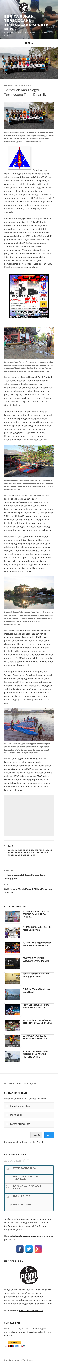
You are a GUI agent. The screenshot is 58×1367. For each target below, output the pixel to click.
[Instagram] (38, 1249)
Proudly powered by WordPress (18, 1360)
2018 (10, 850)
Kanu (11, 846)
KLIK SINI (38, 1142)
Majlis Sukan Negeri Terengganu (34, 850)
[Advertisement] (29, 815)
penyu (27, 86)
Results (36, 1135)
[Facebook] (20, 1249)
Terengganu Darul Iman (22, 855)
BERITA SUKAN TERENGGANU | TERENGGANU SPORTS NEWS (26, 22)
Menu (30, 43)
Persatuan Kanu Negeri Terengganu (29, 853)
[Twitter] (29, 1249)
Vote (49, 1135)
